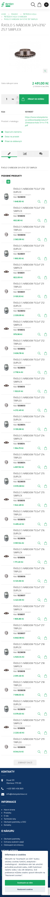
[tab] (9, 154)
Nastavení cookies (25, 889)
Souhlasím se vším (25, 883)
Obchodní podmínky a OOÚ (15, 822)
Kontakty (7, 825)
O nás (6, 816)
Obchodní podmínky (12, 839)
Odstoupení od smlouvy (13, 845)
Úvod (3, 14)
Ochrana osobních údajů (14, 842)
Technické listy (10, 819)
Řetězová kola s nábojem (15, 17)
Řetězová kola (29, 14)
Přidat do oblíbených (13, 141)
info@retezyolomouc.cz (16, 794)
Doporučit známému (13, 132)
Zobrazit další (25, 763)
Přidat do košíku (36, 99)
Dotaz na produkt (11, 137)
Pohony (14, 14)
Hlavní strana (9, 810)
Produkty (7, 813)
